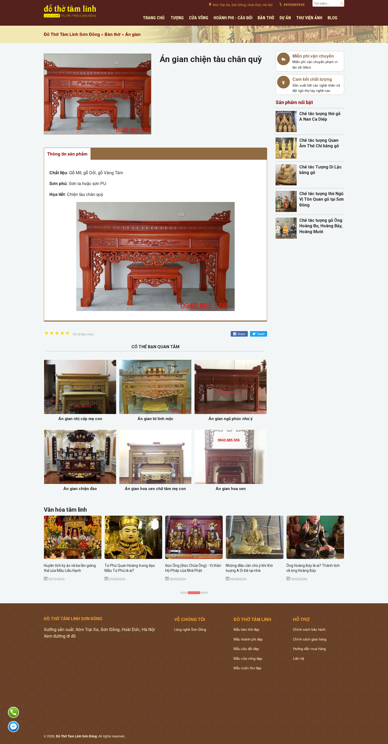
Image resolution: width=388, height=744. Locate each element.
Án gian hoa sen (231, 488)
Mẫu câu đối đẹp (246, 648)
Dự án (285, 17)
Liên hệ (298, 658)
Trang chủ (153, 17)
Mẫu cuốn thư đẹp (247, 667)
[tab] (184, 593)
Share (241, 334)
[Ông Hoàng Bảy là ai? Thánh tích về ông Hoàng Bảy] (315, 537)
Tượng (177, 17)
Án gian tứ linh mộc (155, 418)
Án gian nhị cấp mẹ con (80, 418)
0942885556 (294, 4)
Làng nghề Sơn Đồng (190, 629)
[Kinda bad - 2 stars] (51, 333)
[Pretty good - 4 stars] (62, 333)
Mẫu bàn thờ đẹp (246, 629)
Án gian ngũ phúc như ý (231, 418)
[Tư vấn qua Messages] (13, 726)
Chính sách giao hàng (309, 639)
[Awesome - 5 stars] (67, 333)
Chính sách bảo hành (309, 629)
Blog (332, 17)
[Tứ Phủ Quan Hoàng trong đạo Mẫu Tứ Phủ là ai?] (133, 537)
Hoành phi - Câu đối (233, 17)
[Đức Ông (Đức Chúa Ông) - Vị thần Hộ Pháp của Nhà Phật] (194, 537)
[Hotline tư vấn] (13, 712)
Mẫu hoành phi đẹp (248, 639)
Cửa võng (198, 17)
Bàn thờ (266, 17)
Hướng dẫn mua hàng (309, 648)
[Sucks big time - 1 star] (46, 333)
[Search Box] (343, 2)
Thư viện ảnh (309, 17)
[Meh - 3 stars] (57, 333)
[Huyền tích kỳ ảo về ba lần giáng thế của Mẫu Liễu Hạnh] (73, 537)
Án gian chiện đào (80, 488)
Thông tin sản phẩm (67, 154)
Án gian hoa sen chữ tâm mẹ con (155, 488)
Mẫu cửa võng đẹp (248, 658)
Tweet (260, 334)
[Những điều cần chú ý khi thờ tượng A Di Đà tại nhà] (254, 537)
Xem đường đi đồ (60, 636)
